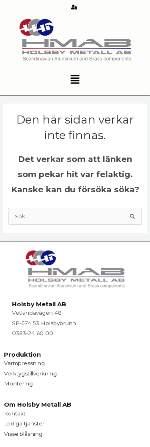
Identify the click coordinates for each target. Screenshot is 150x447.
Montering (18, 383)
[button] (75, 80)
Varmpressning (24, 363)
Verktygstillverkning (30, 373)
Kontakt (15, 413)
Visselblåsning (23, 434)
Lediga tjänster (24, 423)
